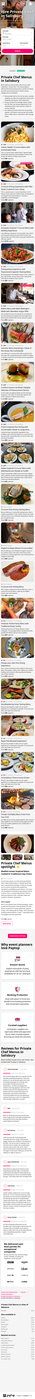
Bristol (3, 1322)
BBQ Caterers (5, 1338)
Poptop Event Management (9, 1292)
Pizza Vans (4, 1350)
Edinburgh (4, 1329)
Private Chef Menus (7, 1294)
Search (23, 4)
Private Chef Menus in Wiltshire (10, 1296)
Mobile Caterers (6, 1354)
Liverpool (4, 1327)
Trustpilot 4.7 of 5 (24, 1395)
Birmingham (5, 1320)
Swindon (3, 1310)
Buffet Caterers (5, 1356)
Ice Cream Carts (6, 1359)
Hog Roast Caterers (7, 1341)
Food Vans (4, 1352)
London (3, 1318)
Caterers (23, 1292)
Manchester (4, 1324)
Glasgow (3, 1331)
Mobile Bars (4, 1343)
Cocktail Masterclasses (8, 1345)
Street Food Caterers (7, 1347)
